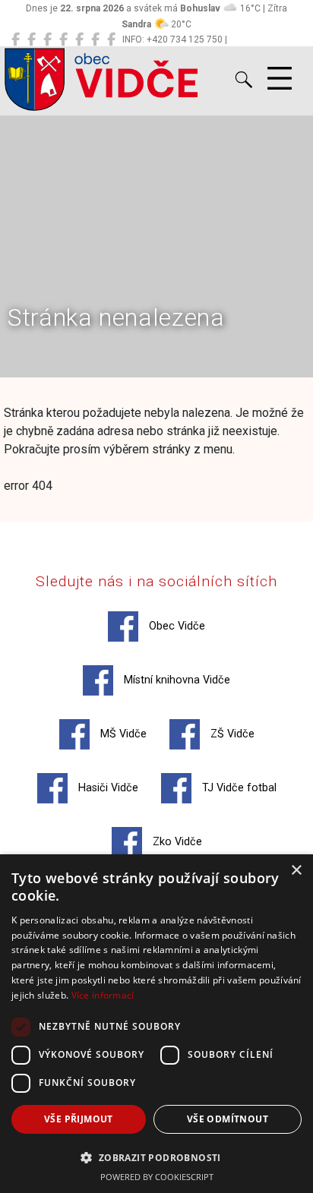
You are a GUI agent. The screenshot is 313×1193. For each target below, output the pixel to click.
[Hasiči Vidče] (79, 39)
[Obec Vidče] (15, 39)
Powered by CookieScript (156, 1176)
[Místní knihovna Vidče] (31, 39)
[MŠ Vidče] (47, 39)
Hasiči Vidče (106, 787)
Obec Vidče (175, 626)
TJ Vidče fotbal (238, 787)
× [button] (296, 870)
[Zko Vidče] (111, 39)
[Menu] (279, 79)
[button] (156, 1157)
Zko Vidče (176, 841)
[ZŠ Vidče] (63, 39)
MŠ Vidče (122, 733)
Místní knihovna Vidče (175, 680)
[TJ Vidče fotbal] (95, 39)
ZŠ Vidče (231, 733)
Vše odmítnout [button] (227, 1119)
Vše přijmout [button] (78, 1119)
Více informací (102, 995)
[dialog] (156, 1023)
